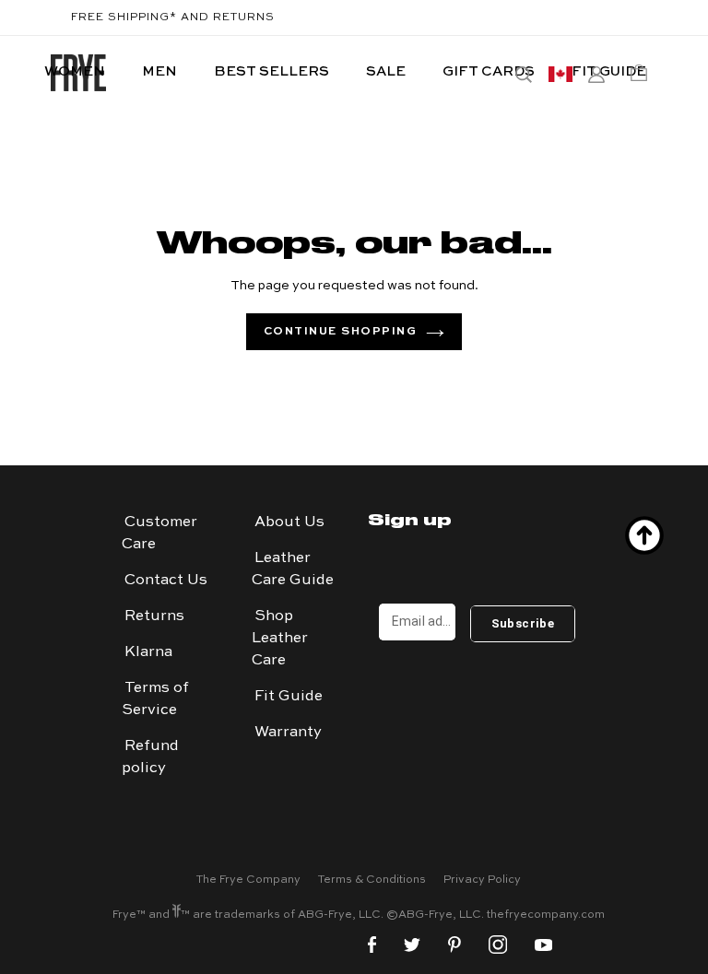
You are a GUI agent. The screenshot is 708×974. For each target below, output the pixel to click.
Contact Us (165, 580)
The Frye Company (248, 880)
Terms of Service (155, 699)
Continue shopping (341, 331)
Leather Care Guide (293, 569)
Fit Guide (288, 696)
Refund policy (150, 757)
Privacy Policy (482, 880)
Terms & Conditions (372, 880)
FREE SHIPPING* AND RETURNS (173, 17)
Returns (154, 616)
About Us (289, 522)
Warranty (288, 732)
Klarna (148, 652)
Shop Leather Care (280, 638)
